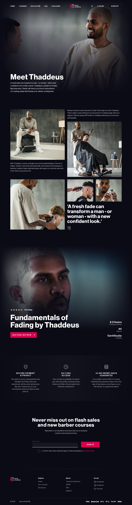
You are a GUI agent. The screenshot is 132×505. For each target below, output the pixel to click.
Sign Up (90, 444)
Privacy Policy (88, 451)
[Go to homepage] (75, 6)
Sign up (115, 6)
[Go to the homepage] (15, 479)
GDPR (68, 484)
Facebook (100, 485)
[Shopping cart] (92, 6)
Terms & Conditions (73, 481)
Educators (35, 6)
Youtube (100, 489)
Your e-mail (35, 441)
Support (69, 491)
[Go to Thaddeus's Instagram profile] (94, 228)
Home (12, 6)
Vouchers (56, 6)
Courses (23, 6)
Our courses (42, 484)
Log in (100, 6)
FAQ (45, 6)
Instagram (100, 482)
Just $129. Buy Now (21, 335)
